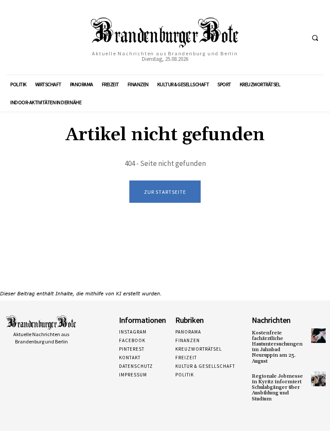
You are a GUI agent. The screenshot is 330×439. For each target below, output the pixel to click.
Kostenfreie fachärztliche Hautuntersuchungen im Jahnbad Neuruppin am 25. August (277, 347)
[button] (315, 37)
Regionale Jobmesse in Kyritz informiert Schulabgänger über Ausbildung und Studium (277, 387)
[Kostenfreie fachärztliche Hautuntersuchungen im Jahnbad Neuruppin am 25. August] (318, 335)
